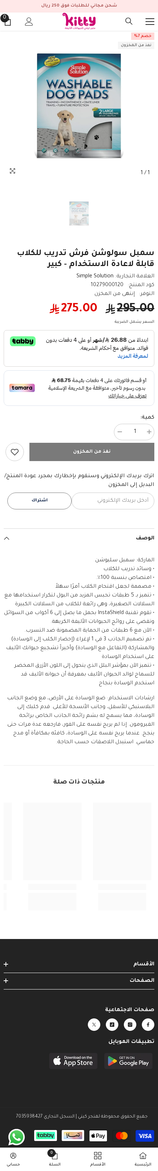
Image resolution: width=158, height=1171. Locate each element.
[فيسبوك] (148, 1024)
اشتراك (40, 500)
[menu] (150, 21)
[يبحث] (129, 21)
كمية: (147, 418)
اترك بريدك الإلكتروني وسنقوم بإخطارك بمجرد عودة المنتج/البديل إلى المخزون (79, 481)
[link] (15, 452)
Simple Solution (95, 277)
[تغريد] (94, 1024)
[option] (79, 106)
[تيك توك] (112, 1024)
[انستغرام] (130, 1024)
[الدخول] (29, 22)
